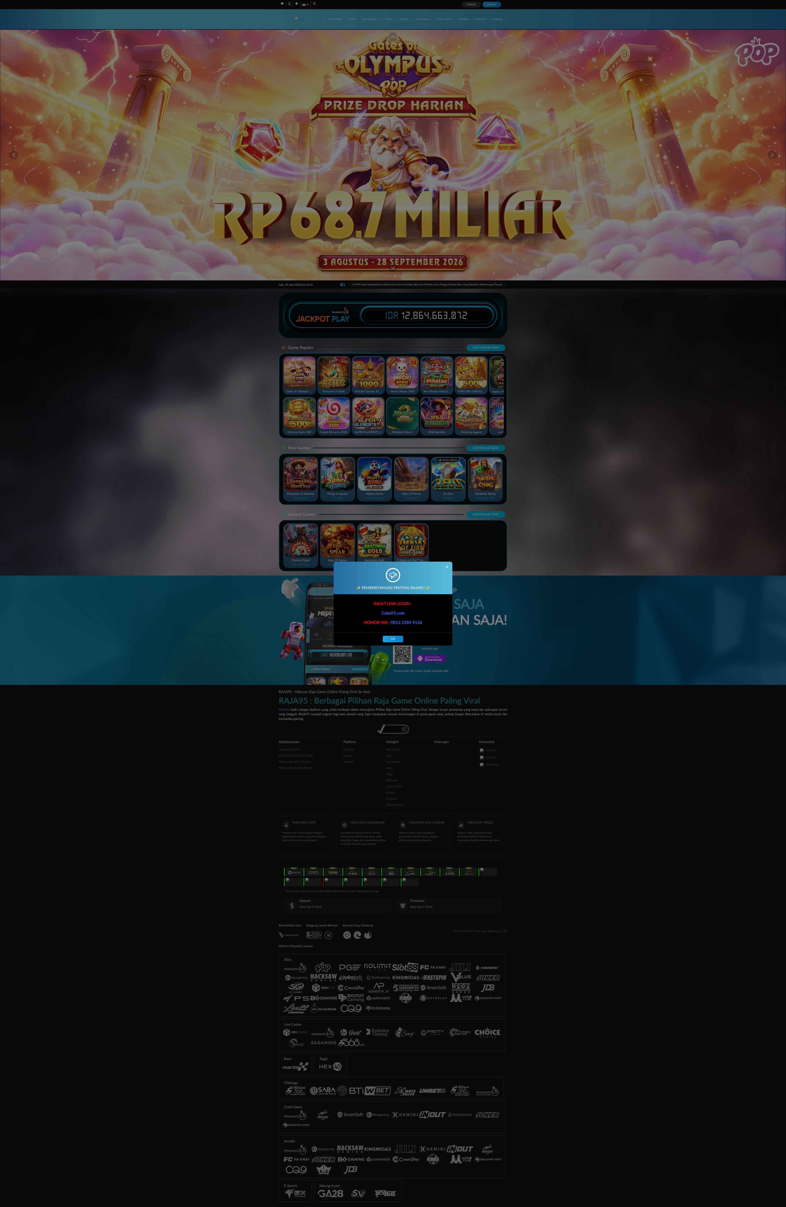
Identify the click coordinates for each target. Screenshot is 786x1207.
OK (393, 639)
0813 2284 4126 (406, 623)
